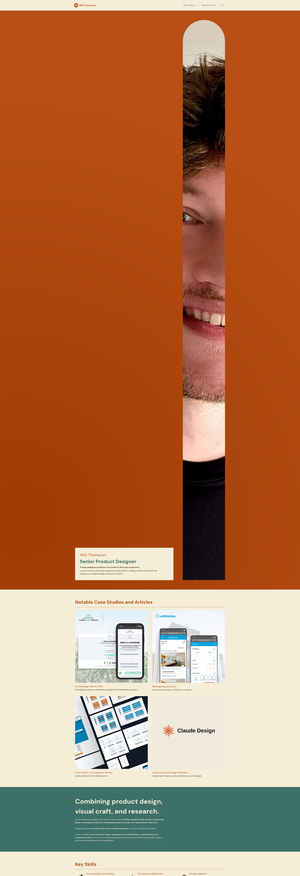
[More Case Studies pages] (195, 5)
